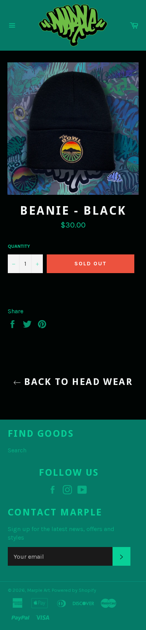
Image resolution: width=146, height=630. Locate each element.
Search (17, 450)
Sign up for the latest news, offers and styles (61, 533)
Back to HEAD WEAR (77, 381)
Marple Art (38, 590)
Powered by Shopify (74, 590)
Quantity (19, 246)
